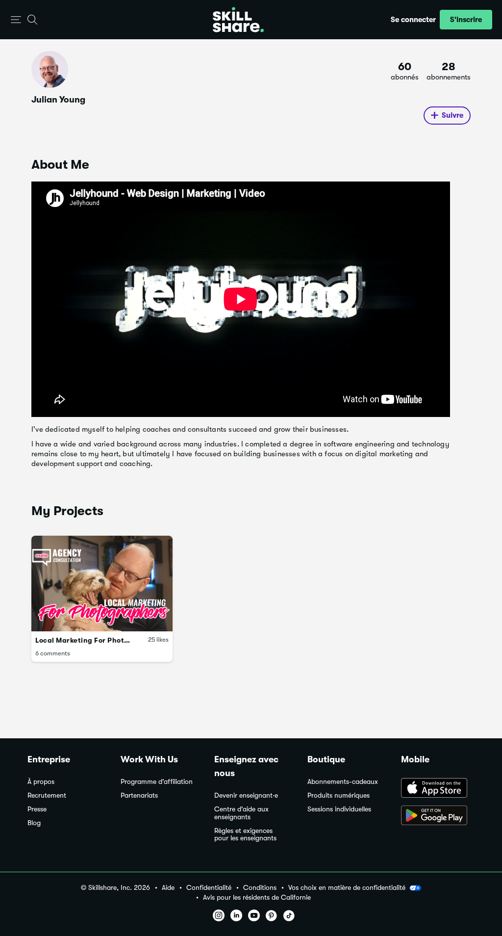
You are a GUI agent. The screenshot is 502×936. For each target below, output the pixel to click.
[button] (16, 20)
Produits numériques (338, 795)
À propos (40, 781)
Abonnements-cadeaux (342, 781)
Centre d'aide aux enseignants (241, 813)
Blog (34, 823)
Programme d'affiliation (157, 781)
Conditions (259, 887)
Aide (168, 887)
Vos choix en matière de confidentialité (346, 887)
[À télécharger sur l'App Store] (438, 789)
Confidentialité (208, 887)
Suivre (452, 115)
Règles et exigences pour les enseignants (245, 834)
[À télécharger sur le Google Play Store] (438, 816)
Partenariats (139, 795)
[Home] (238, 19)
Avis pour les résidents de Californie (257, 897)
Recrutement (46, 795)
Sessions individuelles (339, 809)
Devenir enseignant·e (246, 795)
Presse (37, 809)
